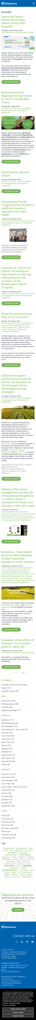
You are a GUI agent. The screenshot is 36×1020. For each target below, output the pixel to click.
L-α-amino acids (23, 870)
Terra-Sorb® (18, 108)
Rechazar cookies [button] (18, 1012)
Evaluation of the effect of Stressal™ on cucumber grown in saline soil (17, 643)
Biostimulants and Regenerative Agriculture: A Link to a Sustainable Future (16, 97)
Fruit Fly (32, 870)
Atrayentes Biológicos (21, 848)
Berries (10, 518)
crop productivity (14, 868)
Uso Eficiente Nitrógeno (25, 855)
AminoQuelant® (8, 223)
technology (8, 605)
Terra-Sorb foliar (26, 877)
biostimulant (26, 861)
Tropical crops (20, 518)
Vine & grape (6, 520)
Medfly (30, 848)
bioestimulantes (9, 870)
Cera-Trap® (28, 574)
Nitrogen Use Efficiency (11, 855)
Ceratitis (26, 865)
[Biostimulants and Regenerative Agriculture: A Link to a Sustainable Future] (18, 122)
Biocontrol (22, 857)
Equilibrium (21, 863)
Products (28, 323)
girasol (30, 850)
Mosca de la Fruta (26, 872)
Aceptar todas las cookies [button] (18, 1009)
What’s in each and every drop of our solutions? (16, 315)
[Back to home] (9, 3)
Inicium (18, 865)
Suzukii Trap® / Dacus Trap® (18, 327)
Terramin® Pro (6, 108)
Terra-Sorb (6, 859)
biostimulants (7, 443)
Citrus (14, 511)
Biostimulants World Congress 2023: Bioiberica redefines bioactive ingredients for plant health (17, 208)
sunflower (29, 874)
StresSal (6, 850)
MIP (19, 872)
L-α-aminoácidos (23, 852)
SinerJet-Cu (8, 876)
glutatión (14, 872)
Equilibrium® (6, 112)
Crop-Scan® (19, 578)
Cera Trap (9, 865)
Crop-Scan (22, 874)
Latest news (6, 221)
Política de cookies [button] (14, 1003)
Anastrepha (7, 874)
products (17, 605)
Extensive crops (7, 576)
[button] (34, 3)
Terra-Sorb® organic (16, 450)
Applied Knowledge (20, 572)
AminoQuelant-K (18, 850)
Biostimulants (11, 861)
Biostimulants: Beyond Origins (15, 173)
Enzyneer (7, 872)
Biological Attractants (10, 863)
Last (23, 673)
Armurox (23, 868)
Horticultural (21, 32)
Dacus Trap (31, 859)
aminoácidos (12, 853)
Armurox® (13, 329)
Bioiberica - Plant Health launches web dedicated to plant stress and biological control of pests (17, 557)
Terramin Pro (17, 876)
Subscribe (18, 910)
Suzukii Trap (30, 857)
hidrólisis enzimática (9, 848)
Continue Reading (11, 82)
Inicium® (15, 110)
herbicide (15, 859)
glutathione (14, 874)
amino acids (23, 859)
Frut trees (22, 511)
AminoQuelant (6, 857)
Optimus (14, 857)
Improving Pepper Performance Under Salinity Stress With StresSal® (13, 21)
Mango (18, 861)
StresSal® (30, 32)
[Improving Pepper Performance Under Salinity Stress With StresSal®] (18, 42)
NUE (11, 850)
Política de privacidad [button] (8, 1005)
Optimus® (22, 329)
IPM (26, 850)
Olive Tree (20, 516)
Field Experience (7, 32)
